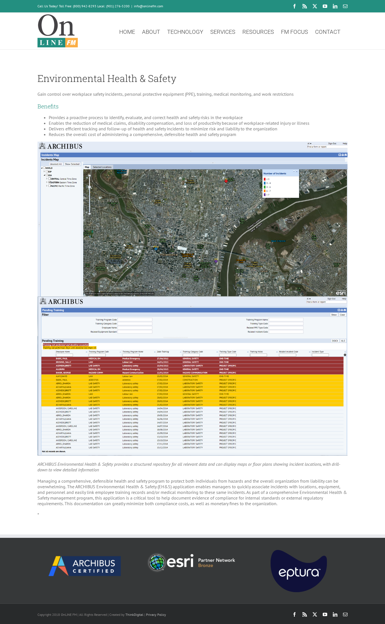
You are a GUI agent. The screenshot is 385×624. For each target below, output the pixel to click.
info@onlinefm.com (148, 6)
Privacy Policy (156, 614)
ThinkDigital (134, 614)
